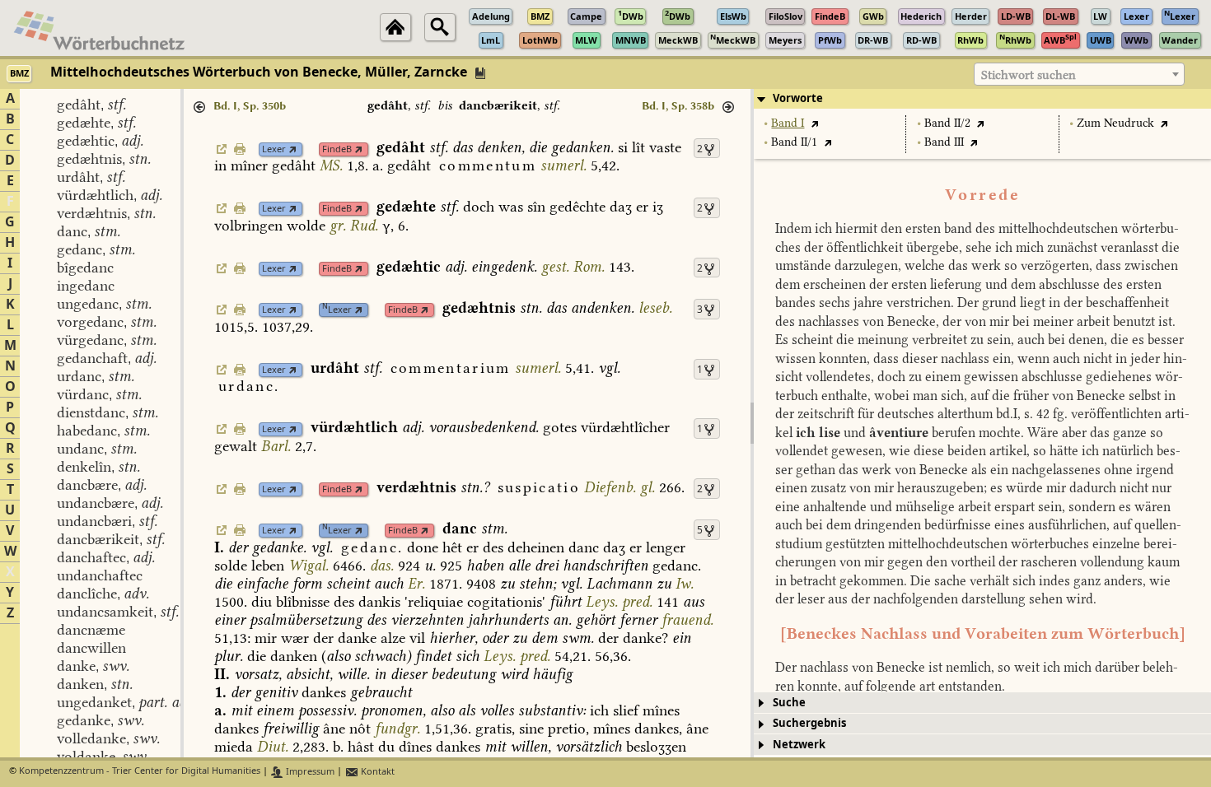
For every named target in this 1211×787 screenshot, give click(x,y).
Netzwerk (799, 744)
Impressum (308, 772)
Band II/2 (947, 123)
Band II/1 (794, 142)
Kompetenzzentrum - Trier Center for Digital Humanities (139, 772)
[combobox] (1079, 74)
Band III (944, 142)
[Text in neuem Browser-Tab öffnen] (814, 123)
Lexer (274, 149)
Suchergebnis (809, 723)
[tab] (982, 99)
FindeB (337, 149)
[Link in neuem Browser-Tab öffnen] (293, 149)
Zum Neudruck (1115, 123)
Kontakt (376, 772)
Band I (787, 123)
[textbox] (1079, 74)
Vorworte (798, 98)
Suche (789, 702)
